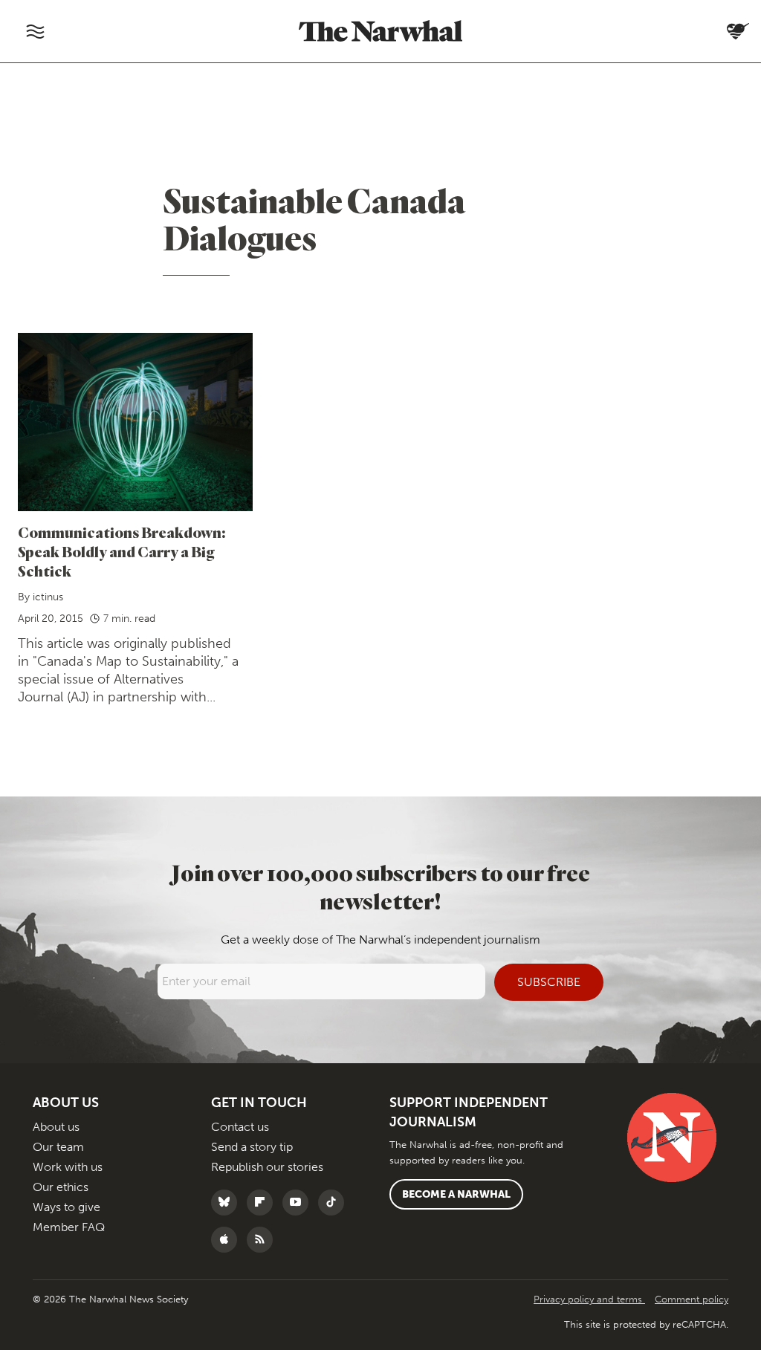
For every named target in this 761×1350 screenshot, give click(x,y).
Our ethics (60, 1187)
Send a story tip (252, 1147)
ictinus (48, 597)
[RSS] (263, 1239)
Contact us (240, 1127)
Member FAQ (69, 1227)
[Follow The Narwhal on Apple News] (228, 1239)
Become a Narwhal (456, 1194)
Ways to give (66, 1207)
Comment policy (691, 1299)
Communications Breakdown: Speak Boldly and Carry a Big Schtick (122, 551)
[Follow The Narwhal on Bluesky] (228, 1202)
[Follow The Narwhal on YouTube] (299, 1202)
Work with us (68, 1167)
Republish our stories (267, 1167)
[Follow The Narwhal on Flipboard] (263, 1202)
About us (56, 1127)
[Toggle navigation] (35, 31)
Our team (58, 1147)
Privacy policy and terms (589, 1299)
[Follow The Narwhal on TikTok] (335, 1202)
